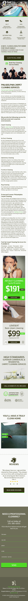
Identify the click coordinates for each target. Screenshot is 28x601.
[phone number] (21, 2)
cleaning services (18, 212)
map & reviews (14, 592)
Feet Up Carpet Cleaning (7, 90)
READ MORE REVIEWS (14, 490)
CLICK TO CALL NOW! (14, 58)
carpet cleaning (9, 127)
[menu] (25, 2)
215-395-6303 (14, 523)
